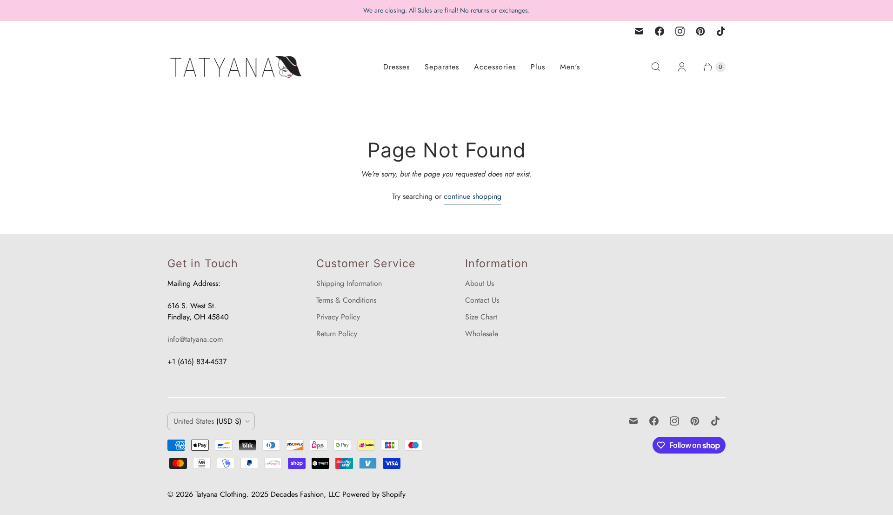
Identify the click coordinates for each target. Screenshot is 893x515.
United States (207, 421)
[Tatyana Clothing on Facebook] (659, 31)
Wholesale (481, 333)
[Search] (656, 67)
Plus (538, 66)
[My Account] (682, 67)
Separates (442, 66)
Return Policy (336, 333)
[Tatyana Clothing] (237, 66)
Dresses (396, 66)
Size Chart (481, 317)
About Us (479, 283)
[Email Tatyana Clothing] (639, 31)
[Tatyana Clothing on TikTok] (721, 31)
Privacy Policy (338, 317)
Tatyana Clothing (221, 494)
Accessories (495, 66)
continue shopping (472, 196)
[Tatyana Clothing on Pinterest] (700, 31)
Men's (570, 66)
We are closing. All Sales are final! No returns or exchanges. (446, 10)
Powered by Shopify (374, 494)
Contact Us (482, 300)
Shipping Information (349, 283)
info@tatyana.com (195, 339)
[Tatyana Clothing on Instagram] (680, 31)
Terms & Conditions (346, 300)
